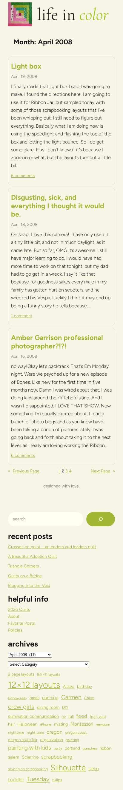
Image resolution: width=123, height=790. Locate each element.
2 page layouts (21, 674)
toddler (16, 780)
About (13, 616)
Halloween (27, 724)
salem (13, 757)
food (81, 716)
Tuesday (38, 779)
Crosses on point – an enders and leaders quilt (52, 546)
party (58, 748)
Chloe (89, 698)
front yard (98, 716)
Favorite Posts (21, 623)
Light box (26, 66)
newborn (103, 724)
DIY (65, 707)
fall (71, 716)
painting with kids (29, 747)
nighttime (16, 732)
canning (50, 697)
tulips (57, 779)
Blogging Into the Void (29, 585)
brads (34, 697)
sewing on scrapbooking (28, 769)
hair (11, 724)
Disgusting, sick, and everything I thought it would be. (57, 206)
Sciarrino (30, 757)
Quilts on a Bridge (25, 575)
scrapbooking (56, 757)
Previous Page (23, 471)
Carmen (71, 697)
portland (72, 748)
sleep (93, 768)
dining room (48, 707)
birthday (84, 686)
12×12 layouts (34, 684)
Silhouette (68, 767)
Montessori (81, 724)
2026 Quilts (19, 609)
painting (72, 740)
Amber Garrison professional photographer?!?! (57, 342)
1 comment (21, 315)
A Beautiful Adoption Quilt (32, 556)
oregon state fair (22, 739)
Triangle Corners (23, 566)
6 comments (23, 175)
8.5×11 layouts (48, 674)
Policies (15, 630)
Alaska (68, 686)
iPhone (45, 724)
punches (90, 748)
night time (35, 732)
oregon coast (76, 732)
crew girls (21, 706)
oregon (54, 732)
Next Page (103, 471)
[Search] (100, 519)
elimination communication (33, 716)
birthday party (17, 698)
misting (61, 724)
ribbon (105, 748)
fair (63, 717)
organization (51, 739)
